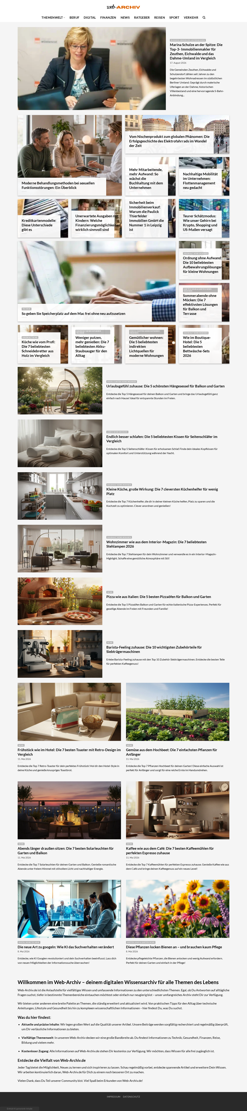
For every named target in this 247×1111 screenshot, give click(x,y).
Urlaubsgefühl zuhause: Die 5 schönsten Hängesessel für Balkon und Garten (165, 386)
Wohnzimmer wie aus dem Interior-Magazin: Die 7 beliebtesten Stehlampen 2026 (156, 544)
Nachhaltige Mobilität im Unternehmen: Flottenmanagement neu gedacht (200, 180)
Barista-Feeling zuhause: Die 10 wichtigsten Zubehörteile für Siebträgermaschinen (154, 649)
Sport (174, 17)
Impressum (113, 1096)
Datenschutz (131, 1096)
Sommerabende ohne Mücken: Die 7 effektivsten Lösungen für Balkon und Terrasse (200, 305)
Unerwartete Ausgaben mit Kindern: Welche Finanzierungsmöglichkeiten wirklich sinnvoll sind (97, 222)
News (125, 17)
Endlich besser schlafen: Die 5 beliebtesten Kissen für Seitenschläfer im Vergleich (161, 439)
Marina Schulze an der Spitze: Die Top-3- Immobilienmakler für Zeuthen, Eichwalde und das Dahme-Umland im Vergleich (196, 51)
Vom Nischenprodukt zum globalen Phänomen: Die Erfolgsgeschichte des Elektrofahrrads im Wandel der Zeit (169, 141)
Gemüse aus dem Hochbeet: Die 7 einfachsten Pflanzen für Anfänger (171, 752)
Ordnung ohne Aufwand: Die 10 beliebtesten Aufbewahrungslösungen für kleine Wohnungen (202, 264)
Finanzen (108, 17)
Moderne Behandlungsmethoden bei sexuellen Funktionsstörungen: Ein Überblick (58, 185)
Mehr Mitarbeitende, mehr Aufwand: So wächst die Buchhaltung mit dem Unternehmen (146, 179)
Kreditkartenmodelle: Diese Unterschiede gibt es (39, 225)
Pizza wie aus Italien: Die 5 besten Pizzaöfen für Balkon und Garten (158, 597)
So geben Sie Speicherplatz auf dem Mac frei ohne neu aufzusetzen (73, 314)
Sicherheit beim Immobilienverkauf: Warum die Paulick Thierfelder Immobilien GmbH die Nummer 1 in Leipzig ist (146, 216)
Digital (90, 17)
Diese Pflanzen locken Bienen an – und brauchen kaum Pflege (174, 947)
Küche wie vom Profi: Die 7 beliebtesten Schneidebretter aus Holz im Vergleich (38, 348)
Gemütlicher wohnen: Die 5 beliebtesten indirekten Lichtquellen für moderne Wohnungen (146, 347)
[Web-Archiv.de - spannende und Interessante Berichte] (123, 6)
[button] (204, 17)
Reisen (159, 17)
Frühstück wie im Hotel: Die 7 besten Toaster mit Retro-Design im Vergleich (69, 752)
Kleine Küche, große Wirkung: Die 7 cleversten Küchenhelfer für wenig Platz (162, 491)
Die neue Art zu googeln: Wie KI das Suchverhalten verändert (66, 947)
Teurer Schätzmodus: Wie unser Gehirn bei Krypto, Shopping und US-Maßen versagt (200, 222)
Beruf (74, 17)
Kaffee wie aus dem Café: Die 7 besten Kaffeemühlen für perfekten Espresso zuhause (170, 850)
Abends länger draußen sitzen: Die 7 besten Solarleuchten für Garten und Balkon (66, 850)
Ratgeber (142, 17)
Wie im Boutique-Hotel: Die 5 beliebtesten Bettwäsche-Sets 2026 (197, 347)
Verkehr (191, 17)
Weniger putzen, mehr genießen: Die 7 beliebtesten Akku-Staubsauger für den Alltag (92, 347)
